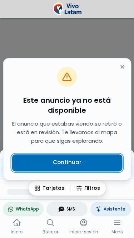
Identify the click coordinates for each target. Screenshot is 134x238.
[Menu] (117, 222)
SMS (70, 209)
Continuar (67, 162)
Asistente (114, 209)
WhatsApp (27, 209)
